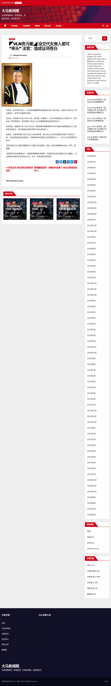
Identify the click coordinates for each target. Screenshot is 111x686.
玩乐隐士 (59, 26)
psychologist (92, 100)
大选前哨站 (26, 26)
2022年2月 (91, 399)
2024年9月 (91, 237)
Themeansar (33, 681)
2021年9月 (91, 428)
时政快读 (14, 26)
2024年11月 (91, 225)
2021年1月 (91, 474)
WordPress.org (93, 549)
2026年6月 (91, 168)
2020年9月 (91, 497)
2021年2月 (91, 468)
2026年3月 (91, 185)
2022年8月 (91, 364)
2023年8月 (91, 306)
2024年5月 (91, 254)
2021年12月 (92, 411)
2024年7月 (91, 243)
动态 (89, 565)
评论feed (90, 543)
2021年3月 (91, 463)
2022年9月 (91, 358)
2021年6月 (91, 445)
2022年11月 (91, 347)
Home (107, 681)
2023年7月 (91, 312)
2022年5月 (91, 382)
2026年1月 (91, 197)
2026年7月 (91, 162)
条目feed (90, 537)
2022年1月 (91, 405)
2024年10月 (92, 231)
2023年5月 (91, 324)
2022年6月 (91, 376)
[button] (103, 26)
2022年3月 (91, 393)
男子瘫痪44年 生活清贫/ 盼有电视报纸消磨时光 (96, 110)
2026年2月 (91, 191)
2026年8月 (91, 156)
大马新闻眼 (10, 11)
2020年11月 (91, 486)
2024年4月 (91, 260)
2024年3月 (91, 266)
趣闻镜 (37, 26)
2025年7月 (91, 220)
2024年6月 (91, 249)
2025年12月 (92, 202)
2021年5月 (91, 451)
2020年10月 (92, 492)
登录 (89, 531)
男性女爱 (48, 26)
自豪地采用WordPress (9, 681)
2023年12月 (92, 283)
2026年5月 (91, 173)
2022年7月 (91, 370)
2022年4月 (91, 387)
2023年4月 (91, 330)
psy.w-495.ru (92, 118)
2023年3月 (91, 335)
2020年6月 (91, 515)
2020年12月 (92, 480)
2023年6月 (91, 318)
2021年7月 (91, 439)
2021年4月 (91, 457)
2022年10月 (92, 353)
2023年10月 (92, 295)
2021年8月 (91, 434)
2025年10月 (92, 214)
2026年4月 (91, 179)
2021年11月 (91, 416)
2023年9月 (91, 301)
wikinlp (90, 137)
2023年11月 (91, 289)
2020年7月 (91, 509)
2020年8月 (91, 503)
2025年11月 (91, 208)
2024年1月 (91, 278)
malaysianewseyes (20, 55)
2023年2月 (91, 341)
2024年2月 (91, 272)
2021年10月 (92, 422)
